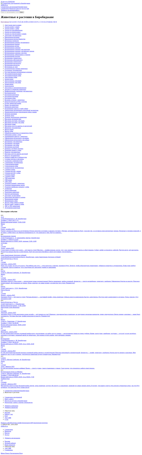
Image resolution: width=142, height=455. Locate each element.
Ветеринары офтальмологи (14, 60)
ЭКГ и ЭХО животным (12, 206)
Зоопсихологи (9, 86)
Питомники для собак (12, 145)
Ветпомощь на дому (11, 67)
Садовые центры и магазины (14, 159)
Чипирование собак (11, 201)
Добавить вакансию (11, 407)
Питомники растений (12, 147)
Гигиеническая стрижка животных (16, 68)
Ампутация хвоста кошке (13, 25)
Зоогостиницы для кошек (13, 81)
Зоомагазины (9, 84)
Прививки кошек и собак (13, 150)
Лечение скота (9, 115)
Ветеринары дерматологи (13, 58)
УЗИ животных (10, 178)
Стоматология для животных (14, 168)
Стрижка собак (10, 176)
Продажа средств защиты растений (16, 154)
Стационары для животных (14, 162)
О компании (9, 450)
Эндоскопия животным (12, 208)
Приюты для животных (12, 152)
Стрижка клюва (10, 169)
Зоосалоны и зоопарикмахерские (15, 88)
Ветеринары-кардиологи (13, 63)
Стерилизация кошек (11, 164)
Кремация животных (11, 107)
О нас (6, 419)
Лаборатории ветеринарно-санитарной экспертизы (21, 110)
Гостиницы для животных (13, 70)
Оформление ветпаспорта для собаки (17, 140)
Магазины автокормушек (13, 119)
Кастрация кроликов (11, 96)
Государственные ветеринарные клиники (18, 72)
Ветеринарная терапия (12, 44)
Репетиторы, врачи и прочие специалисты (19, 402)
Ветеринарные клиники (12, 48)
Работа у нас (9, 414)
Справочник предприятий (13, 397)
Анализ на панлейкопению (14, 30)
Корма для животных (12, 105)
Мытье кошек (9, 129)
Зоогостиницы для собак (13, 82)
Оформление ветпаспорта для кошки (17, 138)
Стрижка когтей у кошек (13, 171)
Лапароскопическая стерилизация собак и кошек (21, 112)
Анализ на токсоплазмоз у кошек (15, 34)
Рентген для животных (12, 155)
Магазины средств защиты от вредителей (18, 126)
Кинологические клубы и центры (16, 101)
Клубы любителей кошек (13, 103)
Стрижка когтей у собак (12, 173)
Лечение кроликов (11, 114)
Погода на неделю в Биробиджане (16, 401)
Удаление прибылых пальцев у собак (17, 187)
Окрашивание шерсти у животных (16, 136)
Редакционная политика (40, 423)
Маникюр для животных (13, 128)
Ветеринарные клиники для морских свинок (19, 51)
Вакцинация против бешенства (15, 39)
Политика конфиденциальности (21, 423)
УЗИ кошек (8, 180)
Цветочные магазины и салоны (15, 197)
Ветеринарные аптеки (12, 46)
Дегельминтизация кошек (13, 74)
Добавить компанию (11, 406)
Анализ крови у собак (12, 28)
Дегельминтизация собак (13, 75)
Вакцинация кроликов (12, 37)
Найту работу (9, 399)
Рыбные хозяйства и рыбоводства (16, 157)
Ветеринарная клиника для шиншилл (17, 42)
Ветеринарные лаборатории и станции (17, 54)
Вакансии (12, 8)
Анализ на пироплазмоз (12, 32)
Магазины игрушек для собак (14, 122)
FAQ (6, 416)
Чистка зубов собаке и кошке (14, 202)
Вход (18, 10)
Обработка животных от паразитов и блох (19, 133)
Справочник (5, 8)
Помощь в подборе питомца (14, 148)
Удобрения (8, 188)
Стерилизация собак (11, 166)
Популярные (5, 22)
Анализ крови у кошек (12, 27)
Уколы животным (10, 190)
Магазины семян (10, 124)
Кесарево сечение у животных (15, 100)
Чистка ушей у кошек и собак (14, 204)
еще (27, 8)
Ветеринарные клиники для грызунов (17, 49)
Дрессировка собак (11, 77)
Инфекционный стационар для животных (18, 91)
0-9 (10, 22)
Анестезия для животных (13, 35)
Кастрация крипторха (12, 94)
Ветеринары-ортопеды (12, 65)
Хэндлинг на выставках (12, 195)
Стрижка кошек (10, 175)
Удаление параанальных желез (15, 185)
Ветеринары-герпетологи (13, 61)
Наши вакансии (10, 445)
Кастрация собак (10, 98)
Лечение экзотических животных (16, 117)
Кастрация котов (10, 93)
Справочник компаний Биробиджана (17, 391)
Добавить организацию (8, 10)
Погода (18, 8)
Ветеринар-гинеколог (12, 41)
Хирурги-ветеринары (12, 194)
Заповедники (9, 79)
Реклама (7, 412)
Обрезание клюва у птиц (13, 134)
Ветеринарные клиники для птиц (16, 53)
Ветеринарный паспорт (12, 56)
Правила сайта (5, 423)
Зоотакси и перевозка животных (15, 89)
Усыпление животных (12, 192)
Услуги (23, 8)
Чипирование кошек (11, 199)
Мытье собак (9, 131)
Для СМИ (8, 418)
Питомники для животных (13, 141)
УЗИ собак (8, 181)
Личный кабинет (10, 443)
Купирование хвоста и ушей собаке (16, 108)
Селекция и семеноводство (14, 161)
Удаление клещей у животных (15, 183)
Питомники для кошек (12, 143)
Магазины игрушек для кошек (15, 121)
